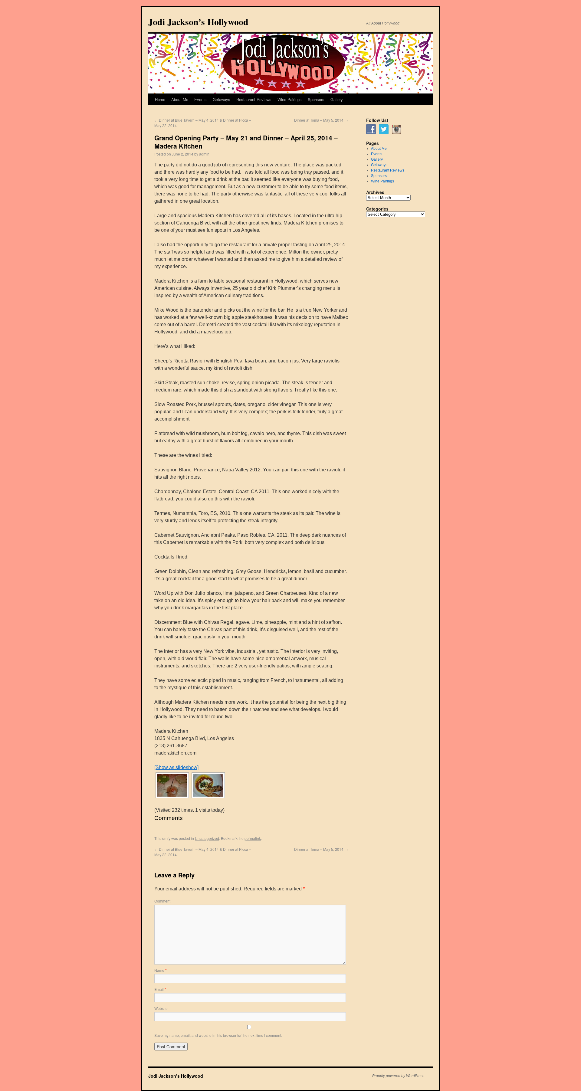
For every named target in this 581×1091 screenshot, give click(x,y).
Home (160, 99)
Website (161, 1008)
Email (160, 989)
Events (200, 99)
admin (204, 153)
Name (160, 970)
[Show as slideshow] (176, 767)
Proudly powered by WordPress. (398, 1076)
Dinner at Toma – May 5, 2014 (321, 120)
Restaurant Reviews (253, 99)
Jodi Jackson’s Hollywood (198, 21)
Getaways (221, 99)
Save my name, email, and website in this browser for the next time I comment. (218, 1035)
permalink (253, 838)
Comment (162, 900)
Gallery (336, 99)
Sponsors (316, 99)
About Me (179, 99)
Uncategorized (207, 838)
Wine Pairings (289, 99)
